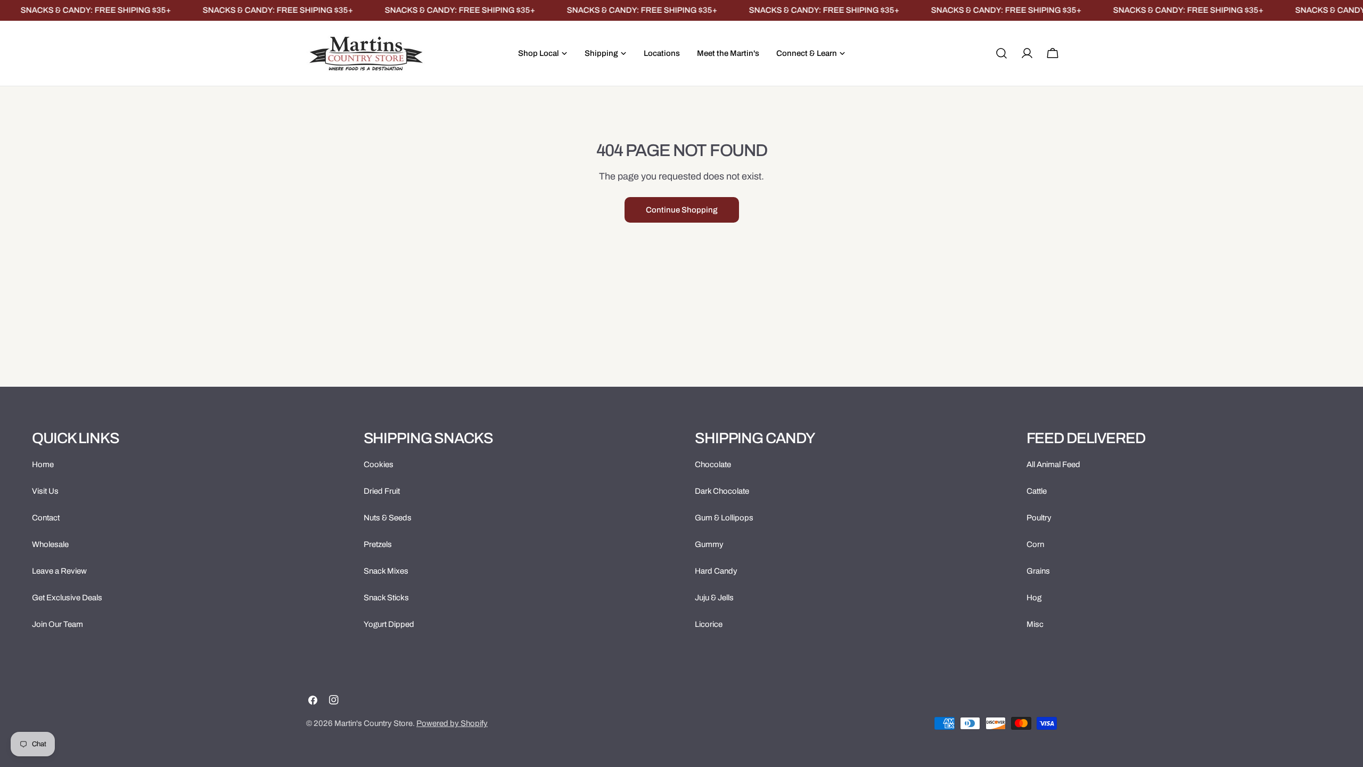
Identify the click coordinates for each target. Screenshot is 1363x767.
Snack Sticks (386, 597)
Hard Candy (716, 571)
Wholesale (50, 544)
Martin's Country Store (373, 723)
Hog (1034, 597)
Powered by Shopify (452, 723)
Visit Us (45, 491)
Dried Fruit (382, 491)
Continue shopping (682, 210)
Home (43, 464)
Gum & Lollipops (724, 517)
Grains (1038, 571)
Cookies (378, 464)
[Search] (1001, 53)
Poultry (1039, 517)
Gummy (709, 544)
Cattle (1037, 491)
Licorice (708, 624)
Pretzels (378, 544)
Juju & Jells (714, 597)
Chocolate (713, 464)
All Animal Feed (1053, 464)
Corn (1035, 544)
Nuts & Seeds (388, 517)
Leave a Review (59, 571)
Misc (1035, 624)
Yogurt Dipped (389, 624)
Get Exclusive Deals (67, 597)
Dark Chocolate (722, 491)
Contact (46, 517)
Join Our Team (57, 624)
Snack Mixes (386, 571)
